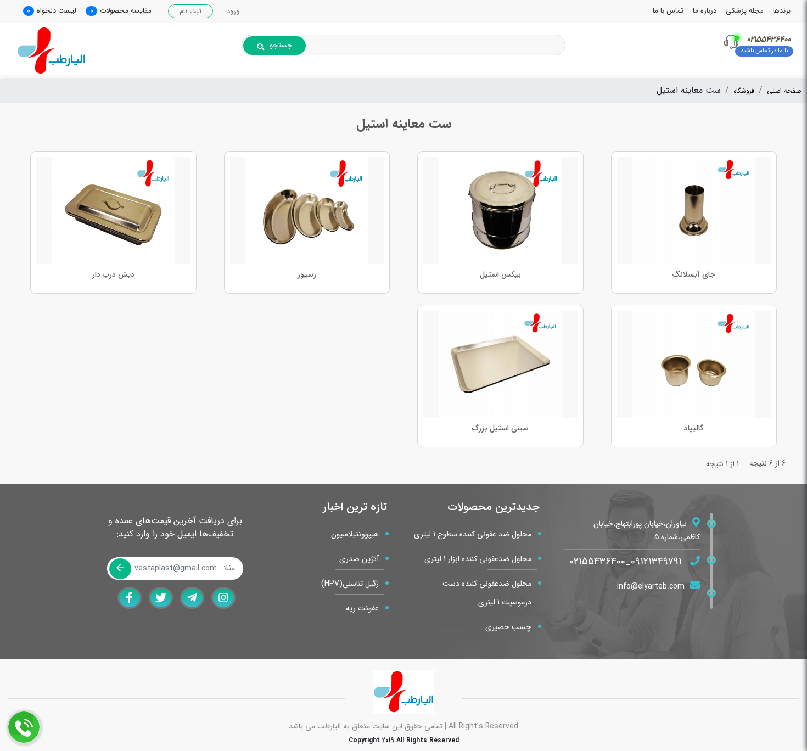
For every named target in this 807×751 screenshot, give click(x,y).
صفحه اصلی (784, 91)
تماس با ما (668, 10)
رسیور (307, 274)
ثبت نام (190, 11)
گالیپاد (694, 428)
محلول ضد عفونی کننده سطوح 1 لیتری (472, 534)
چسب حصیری (508, 627)
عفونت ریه (362, 608)
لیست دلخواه (56, 10)
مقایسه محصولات (126, 10)
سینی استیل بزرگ (500, 428)
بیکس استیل (500, 274)
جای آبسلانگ (693, 274)
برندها (782, 10)
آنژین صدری (359, 559)
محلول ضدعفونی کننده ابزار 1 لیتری (477, 559)
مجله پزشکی (745, 10)
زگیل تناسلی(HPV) (350, 584)
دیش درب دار (113, 274)
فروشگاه (743, 91)
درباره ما (704, 10)
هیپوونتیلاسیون (355, 534)
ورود (233, 11)
